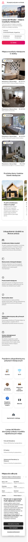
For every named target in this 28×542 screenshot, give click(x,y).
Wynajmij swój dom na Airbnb (15, 2)
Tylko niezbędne (13, 528)
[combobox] (13, 32)
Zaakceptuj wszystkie (13, 524)
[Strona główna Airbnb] (3, 2)
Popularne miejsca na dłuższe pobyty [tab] (11, 477)
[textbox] (7, 38)
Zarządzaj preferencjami (13, 532)
